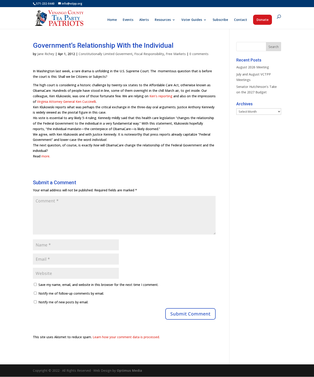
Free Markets (176, 54)
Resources (163, 20)
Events (128, 20)
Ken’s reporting (160, 96)
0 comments (198, 54)
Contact (240, 20)
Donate (262, 19)
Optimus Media (129, 370)
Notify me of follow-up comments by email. (71, 293)
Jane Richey (45, 54)
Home (112, 20)
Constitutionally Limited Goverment (105, 54)
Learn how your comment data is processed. (126, 337)
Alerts (144, 20)
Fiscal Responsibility (149, 54)
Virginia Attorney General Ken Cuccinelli (66, 101)
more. (45, 156)
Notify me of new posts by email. (63, 302)
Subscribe (220, 20)
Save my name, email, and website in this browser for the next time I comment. (98, 284)
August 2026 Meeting (252, 67)
